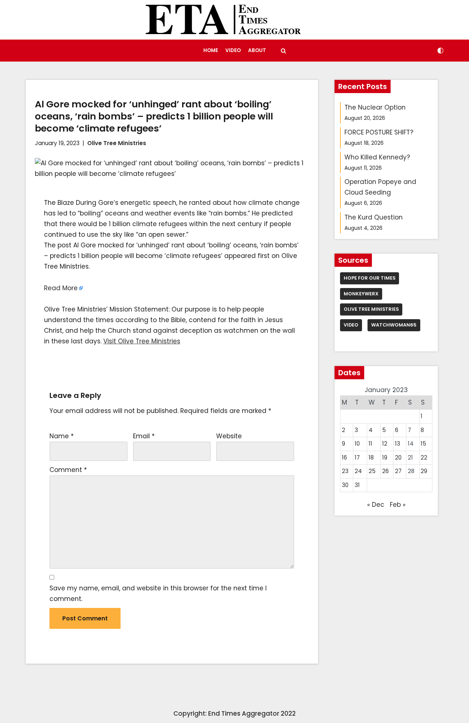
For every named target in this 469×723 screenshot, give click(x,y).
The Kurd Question (373, 217)
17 (357, 457)
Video (233, 50)
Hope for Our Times (369, 278)
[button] (283, 51)
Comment (68, 469)
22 (424, 457)
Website (229, 436)
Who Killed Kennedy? (377, 157)
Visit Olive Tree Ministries (141, 341)
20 (398, 457)
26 (385, 471)
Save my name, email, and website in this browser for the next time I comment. (158, 593)
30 (345, 485)
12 (384, 443)
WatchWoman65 (394, 325)
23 (345, 471)
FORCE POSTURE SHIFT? (378, 132)
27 (398, 471)
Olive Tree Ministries (116, 143)
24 (358, 471)
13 (397, 443)
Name (61, 436)
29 (424, 471)
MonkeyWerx (361, 294)
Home (210, 50)
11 (370, 443)
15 (423, 443)
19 (384, 457)
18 (371, 457)
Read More (61, 288)
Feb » (398, 504)
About (257, 50)
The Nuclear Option (375, 107)
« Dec (375, 504)
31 (357, 485)
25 (372, 471)
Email (144, 436)
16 (344, 457)
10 (357, 443)
